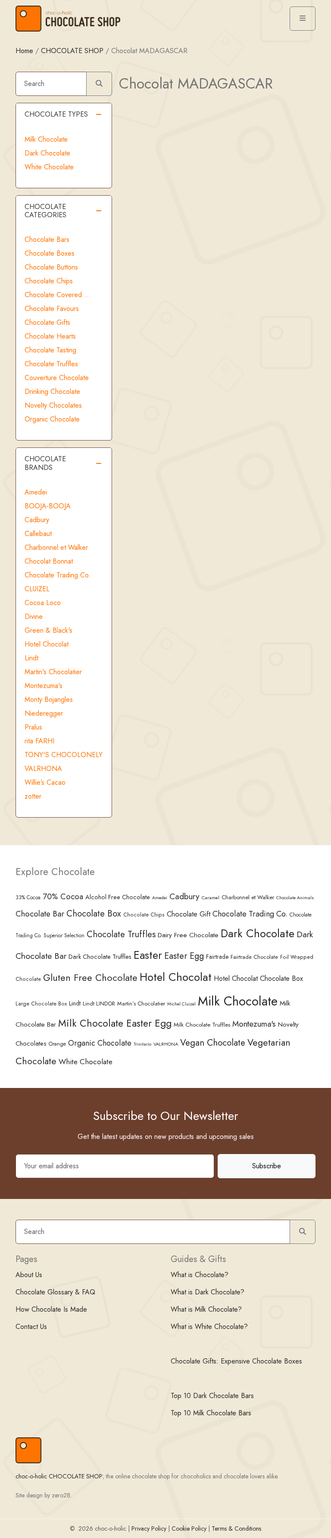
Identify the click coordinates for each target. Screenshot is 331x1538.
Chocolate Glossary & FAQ (55, 1292)
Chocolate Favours (52, 309)
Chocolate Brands (45, 463)
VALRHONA (43, 769)
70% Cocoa (63, 896)
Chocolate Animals (295, 897)
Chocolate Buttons (51, 267)
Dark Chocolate (47, 153)
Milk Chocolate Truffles (202, 1024)
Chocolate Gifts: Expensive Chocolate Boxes (236, 1361)
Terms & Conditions (236, 1528)
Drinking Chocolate (52, 391)
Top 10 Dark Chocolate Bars (212, 1396)
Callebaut (38, 534)
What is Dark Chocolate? (207, 1292)
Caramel (210, 897)
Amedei (36, 492)
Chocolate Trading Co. (58, 575)
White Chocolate (49, 167)
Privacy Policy (148, 1528)
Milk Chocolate (46, 139)
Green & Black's (48, 630)
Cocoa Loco (43, 603)
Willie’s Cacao (45, 782)
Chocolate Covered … (58, 295)
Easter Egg (184, 955)
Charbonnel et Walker (56, 547)
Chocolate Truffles (51, 364)
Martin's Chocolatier (53, 672)
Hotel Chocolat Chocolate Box (258, 978)
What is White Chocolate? (209, 1327)
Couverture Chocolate (57, 378)
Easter (148, 955)
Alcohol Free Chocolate (117, 897)
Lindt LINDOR (99, 1003)
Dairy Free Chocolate (188, 935)
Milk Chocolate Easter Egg (115, 1023)
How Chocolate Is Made (51, 1309)
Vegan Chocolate (212, 1042)
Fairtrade (217, 956)
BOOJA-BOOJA (48, 506)
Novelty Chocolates (53, 405)
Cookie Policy (189, 1528)
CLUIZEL (37, 589)
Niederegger (44, 713)
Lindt (31, 658)
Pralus (33, 727)
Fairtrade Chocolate (254, 957)
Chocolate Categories (45, 211)
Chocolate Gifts (47, 322)
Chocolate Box (93, 913)
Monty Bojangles (49, 699)
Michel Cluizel (181, 1004)
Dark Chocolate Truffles (100, 956)
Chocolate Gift (188, 914)
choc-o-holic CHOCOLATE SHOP (59, 1476)
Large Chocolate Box (41, 1004)
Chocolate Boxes (50, 253)
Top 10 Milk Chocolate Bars (211, 1413)
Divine (34, 617)
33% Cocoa (28, 897)
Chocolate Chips (49, 281)
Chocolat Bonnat (49, 561)
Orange (57, 1044)
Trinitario (142, 1043)
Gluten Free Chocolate (90, 977)
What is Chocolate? (199, 1275)
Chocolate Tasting (50, 350)
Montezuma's (43, 686)
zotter (33, 796)
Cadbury (37, 520)
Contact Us (31, 1327)
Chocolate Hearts (50, 336)
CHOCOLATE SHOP (72, 51)
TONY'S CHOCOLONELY (64, 755)
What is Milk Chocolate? (206, 1309)
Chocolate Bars (47, 239)
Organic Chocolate (52, 419)
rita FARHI (39, 741)
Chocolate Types (56, 114)
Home (24, 51)
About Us (29, 1275)
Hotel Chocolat (47, 644)
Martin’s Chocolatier (141, 1003)
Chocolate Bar (40, 914)
